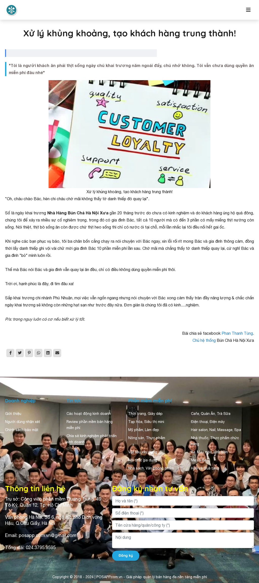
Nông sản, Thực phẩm (146, 438)
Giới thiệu (13, 414)
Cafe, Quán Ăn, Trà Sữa (210, 414)
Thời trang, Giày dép (145, 414)
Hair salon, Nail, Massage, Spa (216, 430)
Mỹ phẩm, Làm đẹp (143, 430)
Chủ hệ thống (204, 340)
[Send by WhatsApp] (38, 353)
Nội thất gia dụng (142, 460)
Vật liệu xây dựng (142, 452)
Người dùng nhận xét (22, 422)
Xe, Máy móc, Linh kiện (209, 452)
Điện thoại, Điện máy (208, 422)
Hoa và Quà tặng (205, 468)
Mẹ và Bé (198, 460)
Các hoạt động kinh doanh (89, 414)
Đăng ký (126, 555)
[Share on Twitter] (20, 353)
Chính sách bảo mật (21, 430)
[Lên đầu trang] (248, 534)
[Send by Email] (57, 353)
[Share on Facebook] (10, 353)
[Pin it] (29, 353)
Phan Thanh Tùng (237, 333)
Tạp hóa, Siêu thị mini (146, 422)
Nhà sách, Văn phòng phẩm (151, 468)
